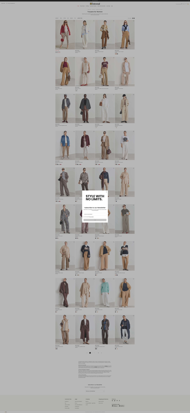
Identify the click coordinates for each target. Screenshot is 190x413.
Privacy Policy (91, 216)
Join (95, 219)
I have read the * (89, 216)
